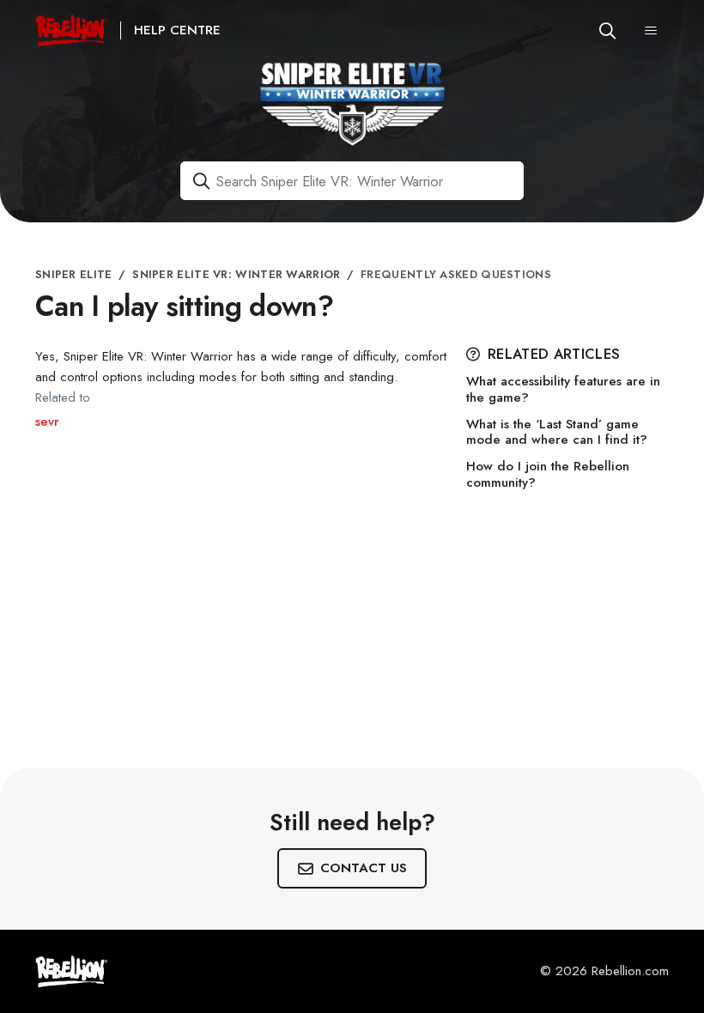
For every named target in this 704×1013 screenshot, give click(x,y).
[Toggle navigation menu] (651, 31)
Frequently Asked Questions (456, 274)
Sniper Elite (73, 274)
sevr (47, 421)
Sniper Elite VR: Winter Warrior (236, 274)
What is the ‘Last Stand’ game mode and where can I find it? (556, 432)
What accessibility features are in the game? (563, 389)
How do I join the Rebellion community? (547, 474)
